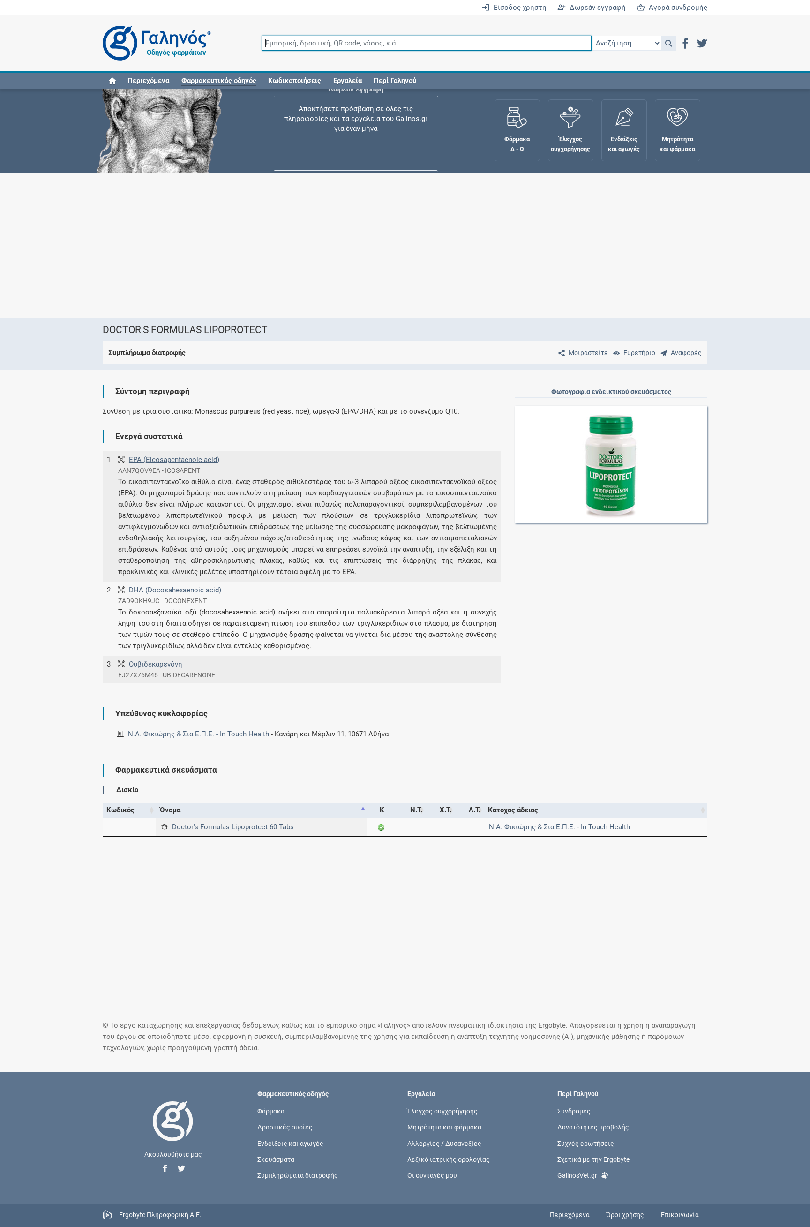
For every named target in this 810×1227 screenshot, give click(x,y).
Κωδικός (120, 810)
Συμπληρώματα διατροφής (297, 1175)
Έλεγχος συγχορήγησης (356, 117)
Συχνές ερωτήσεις (585, 1143)
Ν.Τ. (416, 810)
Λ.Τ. (474, 810)
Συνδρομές (574, 1111)
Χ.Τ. (445, 810)
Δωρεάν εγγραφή (596, 7)
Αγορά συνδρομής (676, 7)
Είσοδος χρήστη (518, 7)
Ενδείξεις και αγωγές (290, 1143)
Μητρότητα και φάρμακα (444, 1127)
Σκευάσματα (275, 1159)
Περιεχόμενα (148, 80)
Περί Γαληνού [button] (395, 80)
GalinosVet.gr (577, 1175)
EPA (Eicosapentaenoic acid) (174, 459)
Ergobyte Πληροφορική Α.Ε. (160, 1215)
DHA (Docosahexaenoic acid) (175, 590)
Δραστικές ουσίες (285, 1127)
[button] (668, 43)
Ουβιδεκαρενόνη (155, 664)
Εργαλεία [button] (347, 80)
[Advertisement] (377, 245)
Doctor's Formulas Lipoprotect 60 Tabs (233, 827)
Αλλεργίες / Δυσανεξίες (444, 1143)
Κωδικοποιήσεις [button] (294, 80)
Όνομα (170, 810)
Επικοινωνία (680, 1215)
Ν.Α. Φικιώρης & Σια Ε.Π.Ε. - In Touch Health (198, 734)
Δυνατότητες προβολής (593, 1127)
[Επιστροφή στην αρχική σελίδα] (173, 1131)
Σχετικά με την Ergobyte (593, 1159)
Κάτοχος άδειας (513, 810)
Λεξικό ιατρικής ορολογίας (448, 1159)
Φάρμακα (271, 1111)
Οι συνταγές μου (432, 1175)
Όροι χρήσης (625, 1215)
